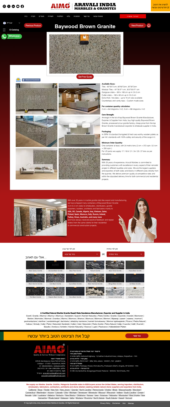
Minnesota (92, 392)
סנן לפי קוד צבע (68, 249)
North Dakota (98, 398)
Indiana (120, 392)
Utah (35, 395)
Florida (46, 390)
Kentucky (60, 395)
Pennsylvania (98, 390)
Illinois (114, 390)
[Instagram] (4, 6)
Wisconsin (111, 392)
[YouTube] (17, 6)
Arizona (51, 392)
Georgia (74, 390)
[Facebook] (22, 6)
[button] (11, 30)
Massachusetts (125, 390)
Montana (79, 398)
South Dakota (111, 398)
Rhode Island (53, 398)
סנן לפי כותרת (112, 249)
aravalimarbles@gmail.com (54, 373)
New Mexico (70, 395)
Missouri (101, 392)
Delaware (64, 398)
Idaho (72, 398)
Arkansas (104, 395)
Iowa (96, 395)
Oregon (141, 392)
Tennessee (82, 392)
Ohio (66, 392)
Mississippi (123, 395)
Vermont (128, 398)
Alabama (51, 395)
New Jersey (65, 390)
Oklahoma (81, 395)
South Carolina (130, 392)
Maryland (137, 390)
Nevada (28, 395)
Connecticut (30, 392)
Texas (40, 390)
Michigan (73, 392)
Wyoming (88, 398)
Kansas (90, 395)
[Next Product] (148, 25)
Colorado (59, 392)
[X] (8, 6)
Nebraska (113, 395)
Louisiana (42, 395)
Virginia (108, 390)
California (32, 390)
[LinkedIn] (13, 6)
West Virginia (134, 395)
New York (55, 390)
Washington (41, 392)
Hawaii (121, 398)
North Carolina (85, 390)
